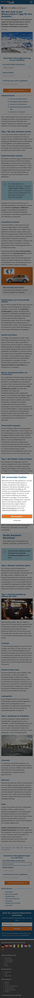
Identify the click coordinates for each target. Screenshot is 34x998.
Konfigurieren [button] (17, 520)
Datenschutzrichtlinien (9, 510)
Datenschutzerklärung (9, 508)
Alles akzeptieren (17, 516)
